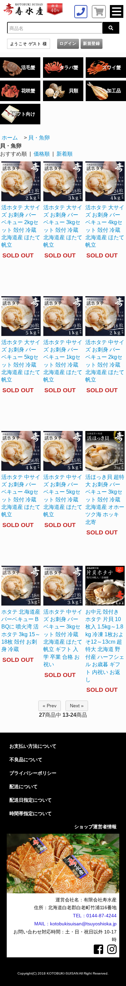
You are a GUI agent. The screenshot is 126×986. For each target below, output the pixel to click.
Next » (77, 705)
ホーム (10, 138)
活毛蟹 (28, 67)
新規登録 (91, 43)
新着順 (64, 154)
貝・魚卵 (39, 138)
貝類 (73, 90)
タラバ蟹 (68, 67)
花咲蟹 (28, 90)
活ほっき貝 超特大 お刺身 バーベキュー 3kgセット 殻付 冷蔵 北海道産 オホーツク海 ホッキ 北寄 (104, 499)
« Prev (49, 705)
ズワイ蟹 (111, 67)
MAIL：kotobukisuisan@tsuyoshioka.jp (75, 923)
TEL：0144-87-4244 (95, 915)
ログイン (68, 43)
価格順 (42, 154)
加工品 (114, 90)
